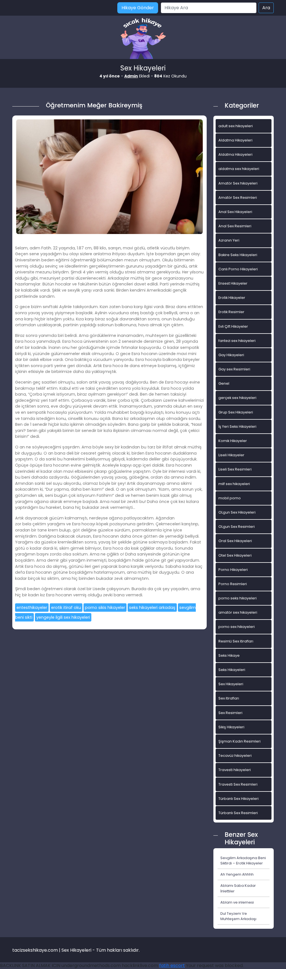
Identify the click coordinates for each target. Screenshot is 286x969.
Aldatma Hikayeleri (235, 140)
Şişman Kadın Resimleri (239, 741)
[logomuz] (143, 39)
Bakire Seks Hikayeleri (237, 254)
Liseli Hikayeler (231, 455)
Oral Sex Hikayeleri (235, 540)
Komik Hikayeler (232, 440)
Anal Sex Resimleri (234, 226)
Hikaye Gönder (137, 7)
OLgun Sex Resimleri (236, 526)
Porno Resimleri (232, 584)
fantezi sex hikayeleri (237, 340)
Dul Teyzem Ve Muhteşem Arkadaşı (238, 916)
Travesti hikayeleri (234, 769)
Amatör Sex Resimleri (237, 197)
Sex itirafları (228, 698)
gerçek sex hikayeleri (237, 397)
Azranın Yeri (228, 240)
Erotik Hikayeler (231, 297)
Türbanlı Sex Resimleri (238, 812)
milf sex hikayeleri (234, 483)
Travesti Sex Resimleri (238, 784)
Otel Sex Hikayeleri (235, 555)
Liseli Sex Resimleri (235, 469)
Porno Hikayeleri (233, 569)
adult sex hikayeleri (235, 126)
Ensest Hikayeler (232, 283)
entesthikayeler (31, 607)
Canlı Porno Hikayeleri (238, 269)
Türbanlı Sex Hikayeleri (238, 798)
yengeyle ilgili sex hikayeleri (63, 617)
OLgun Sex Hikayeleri (237, 512)
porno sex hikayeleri (236, 626)
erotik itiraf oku (66, 607)
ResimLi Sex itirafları (235, 641)
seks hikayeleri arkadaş (152, 607)
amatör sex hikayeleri (237, 612)
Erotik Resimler (231, 311)
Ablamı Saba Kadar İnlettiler (238, 888)
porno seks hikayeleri (237, 598)
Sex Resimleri (230, 712)
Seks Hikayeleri (231, 669)
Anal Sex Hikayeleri (235, 211)
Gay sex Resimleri (234, 369)
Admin (131, 76)
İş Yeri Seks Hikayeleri (237, 426)
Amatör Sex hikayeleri (238, 183)
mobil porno (229, 498)
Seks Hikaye (229, 655)
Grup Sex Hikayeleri (235, 412)
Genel (223, 383)
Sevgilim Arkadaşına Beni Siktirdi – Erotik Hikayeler (243, 860)
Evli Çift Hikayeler (233, 326)
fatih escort (172, 965)
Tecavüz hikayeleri (235, 755)
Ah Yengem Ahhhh (237, 874)
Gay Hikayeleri (231, 355)
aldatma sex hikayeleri (238, 168)
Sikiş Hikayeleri (231, 727)
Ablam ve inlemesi (237, 902)
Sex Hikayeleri (230, 684)
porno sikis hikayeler (105, 607)
